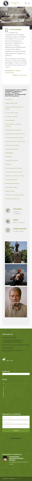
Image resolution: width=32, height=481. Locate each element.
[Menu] (29, 3)
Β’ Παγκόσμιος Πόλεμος (11, 187)
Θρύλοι (15, 220)
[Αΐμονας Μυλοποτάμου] (13, 3)
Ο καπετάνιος (20, 75)
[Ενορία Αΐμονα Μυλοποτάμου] (3, 395)
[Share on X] (9, 443)
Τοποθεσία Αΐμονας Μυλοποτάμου (15, 391)
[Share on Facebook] (4, 443)
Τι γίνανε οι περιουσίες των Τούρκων (15, 175)
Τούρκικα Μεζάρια (10, 120)
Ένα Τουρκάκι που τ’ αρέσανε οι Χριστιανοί (13, 125)
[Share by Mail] (27, 443)
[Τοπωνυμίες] (8, 210)
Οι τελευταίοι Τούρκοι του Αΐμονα (14, 172)
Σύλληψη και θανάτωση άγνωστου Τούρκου (14, 108)
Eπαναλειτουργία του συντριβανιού (12, 350)
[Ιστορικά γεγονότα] (8, 230)
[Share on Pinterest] (13, 443)
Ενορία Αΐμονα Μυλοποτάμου (14, 394)
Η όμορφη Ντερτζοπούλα (11, 149)
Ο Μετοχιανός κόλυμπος (11, 160)
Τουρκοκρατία (9, 99)
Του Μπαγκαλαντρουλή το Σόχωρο (14, 137)
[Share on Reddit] (23, 443)
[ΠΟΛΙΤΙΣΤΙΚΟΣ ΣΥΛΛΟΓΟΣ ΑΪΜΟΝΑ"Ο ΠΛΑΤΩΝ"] (3, 384)
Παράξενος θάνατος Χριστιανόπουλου (15, 134)
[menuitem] (25, 3)
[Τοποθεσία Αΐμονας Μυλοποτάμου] (3, 391)
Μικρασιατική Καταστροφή (12, 183)
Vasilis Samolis (18, 478)
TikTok (6, 402)
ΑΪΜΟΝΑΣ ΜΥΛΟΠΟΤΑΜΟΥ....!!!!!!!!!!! (15, 389)
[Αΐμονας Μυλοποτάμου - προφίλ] (3, 393)
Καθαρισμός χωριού (7, 347)
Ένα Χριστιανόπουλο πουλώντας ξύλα (15, 141)
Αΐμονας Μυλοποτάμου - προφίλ (14, 393)
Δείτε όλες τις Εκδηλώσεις (10, 467)
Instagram (8, 400)
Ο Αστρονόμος (9, 153)
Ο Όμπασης (8, 164)
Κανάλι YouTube (10, 398)
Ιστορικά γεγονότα (19, 228)
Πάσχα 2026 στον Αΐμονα (9, 337)
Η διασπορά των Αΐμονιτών (12, 198)
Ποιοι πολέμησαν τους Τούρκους (13, 168)
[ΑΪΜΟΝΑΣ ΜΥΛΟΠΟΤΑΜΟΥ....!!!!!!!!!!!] (3, 389)
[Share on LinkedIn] (18, 443)
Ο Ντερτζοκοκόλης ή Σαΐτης (12, 145)
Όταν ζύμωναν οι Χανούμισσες (13, 130)
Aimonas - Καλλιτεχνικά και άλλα (14, 387)
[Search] (25, 3)
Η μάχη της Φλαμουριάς (11, 103)
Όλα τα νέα (9, 360)
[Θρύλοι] (8, 221)
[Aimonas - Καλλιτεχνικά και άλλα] (3, 387)
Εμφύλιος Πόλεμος (10, 191)
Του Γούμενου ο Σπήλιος (11, 116)
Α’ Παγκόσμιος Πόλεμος (11, 179)
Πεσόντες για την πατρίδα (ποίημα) (14, 195)
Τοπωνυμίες (17, 209)
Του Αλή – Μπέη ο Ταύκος (11, 113)
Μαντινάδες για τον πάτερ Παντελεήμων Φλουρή (15, 345)
